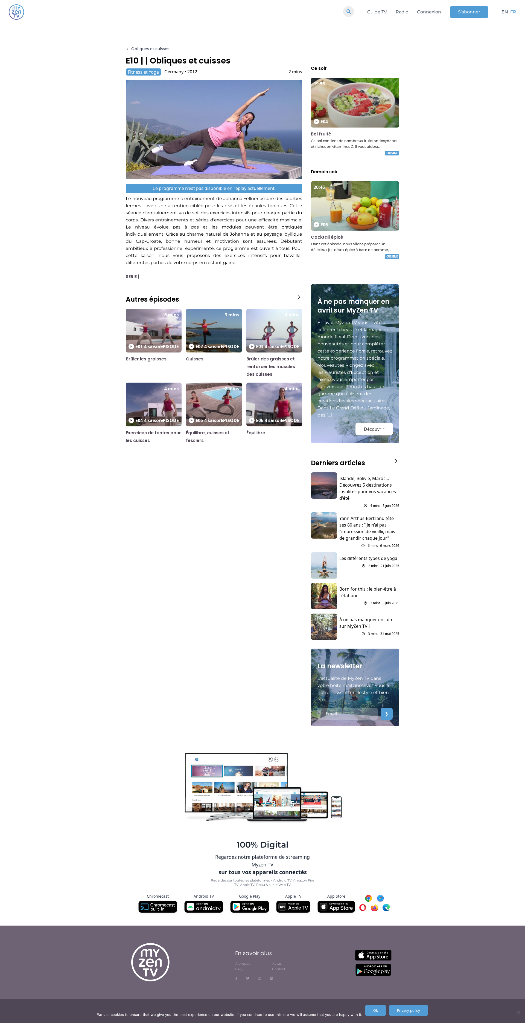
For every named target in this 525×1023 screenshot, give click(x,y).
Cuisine (392, 153)
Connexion (429, 12)
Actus (277, 963)
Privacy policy (408, 1010)
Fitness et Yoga (143, 72)
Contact (278, 969)
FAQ (239, 969)
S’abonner (469, 12)
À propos (242, 963)
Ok (375, 1010)
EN (504, 12)
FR (513, 12)
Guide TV (377, 12)
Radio (402, 12)
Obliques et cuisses (150, 48)
